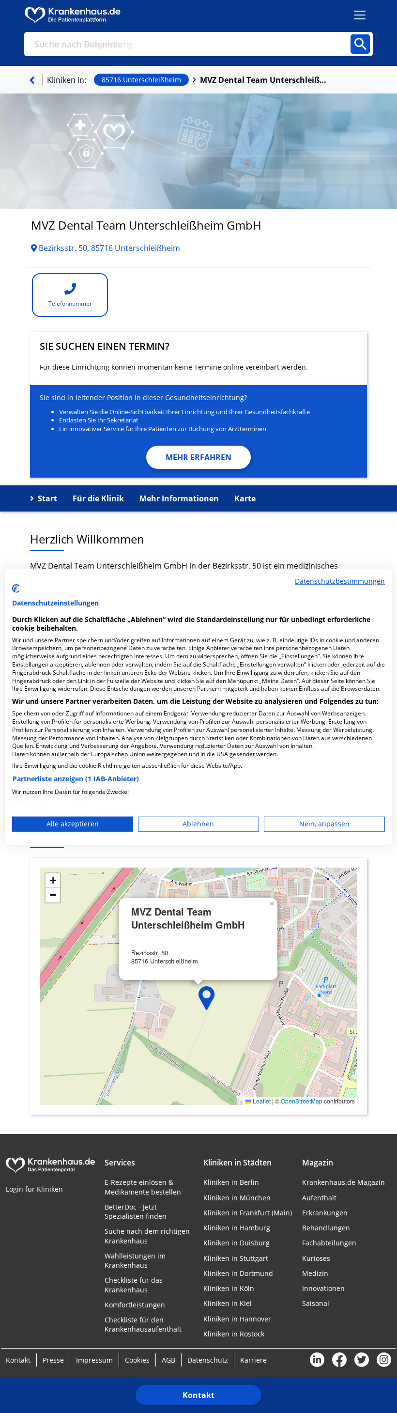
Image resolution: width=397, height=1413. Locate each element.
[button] (206, 998)
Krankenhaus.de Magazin (343, 1182)
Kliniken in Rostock (233, 1333)
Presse (53, 1360)
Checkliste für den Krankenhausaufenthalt (143, 1324)
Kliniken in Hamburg (236, 1227)
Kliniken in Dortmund (238, 1273)
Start (47, 498)
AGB (168, 1360)
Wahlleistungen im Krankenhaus (135, 1260)
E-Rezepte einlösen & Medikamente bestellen (143, 1187)
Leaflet (261, 1101)
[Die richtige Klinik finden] (32, 80)
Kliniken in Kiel (227, 1303)
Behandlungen (326, 1227)
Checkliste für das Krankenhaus (134, 1284)
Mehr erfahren (198, 457)
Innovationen (323, 1288)
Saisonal (315, 1303)
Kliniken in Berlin (231, 1182)
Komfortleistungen (135, 1304)
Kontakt (198, 1395)
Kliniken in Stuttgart (235, 1258)
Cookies (137, 1360)
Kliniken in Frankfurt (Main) (247, 1212)
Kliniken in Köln (228, 1288)
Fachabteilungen (329, 1242)
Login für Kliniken (34, 1189)
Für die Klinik (98, 498)
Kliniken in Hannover (237, 1318)
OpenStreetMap (301, 1101)
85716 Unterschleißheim (141, 79)
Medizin (315, 1273)
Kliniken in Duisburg (236, 1242)
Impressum (94, 1360)
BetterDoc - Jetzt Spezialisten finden (136, 1211)
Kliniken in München (237, 1197)
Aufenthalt (319, 1197)
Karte (245, 498)
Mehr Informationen (179, 498)
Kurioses (316, 1258)
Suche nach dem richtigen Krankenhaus (147, 1236)
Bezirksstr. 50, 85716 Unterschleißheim (108, 248)
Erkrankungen (325, 1212)
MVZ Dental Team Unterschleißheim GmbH (265, 80)
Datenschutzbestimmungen (340, 580)
